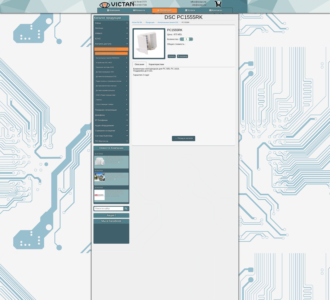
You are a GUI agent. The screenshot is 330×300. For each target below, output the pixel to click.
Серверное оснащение (105, 131)
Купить (171, 56)
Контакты (217, 10)
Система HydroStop (103, 136)
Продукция (166, 10)
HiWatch (98, 33)
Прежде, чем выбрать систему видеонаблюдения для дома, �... (116, 176)
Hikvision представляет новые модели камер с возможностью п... (115, 193)
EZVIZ (98, 39)
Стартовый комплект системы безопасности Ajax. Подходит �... (114, 159)
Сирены (99, 100)
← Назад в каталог (184, 138)
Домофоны (100, 115)
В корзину (182, 56)
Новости (140, 10)
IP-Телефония (101, 120)
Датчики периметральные (105, 90)
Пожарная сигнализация (106, 110)
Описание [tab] (139, 64)
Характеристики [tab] (156, 64)
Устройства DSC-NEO (104, 63)
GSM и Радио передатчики (105, 95)
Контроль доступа (103, 44)
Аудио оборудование (104, 125)
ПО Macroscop (101, 141)
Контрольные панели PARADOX (107, 58)
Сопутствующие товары (104, 104)
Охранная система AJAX (105, 67)
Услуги (191, 10)
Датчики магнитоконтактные (106, 86)
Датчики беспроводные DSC (106, 76)
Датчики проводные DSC (105, 72)
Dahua (98, 23)
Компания (114, 10)
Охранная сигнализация (106, 49)
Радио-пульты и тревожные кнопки (108, 81)
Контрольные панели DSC (105, 53)
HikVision (99, 28)
